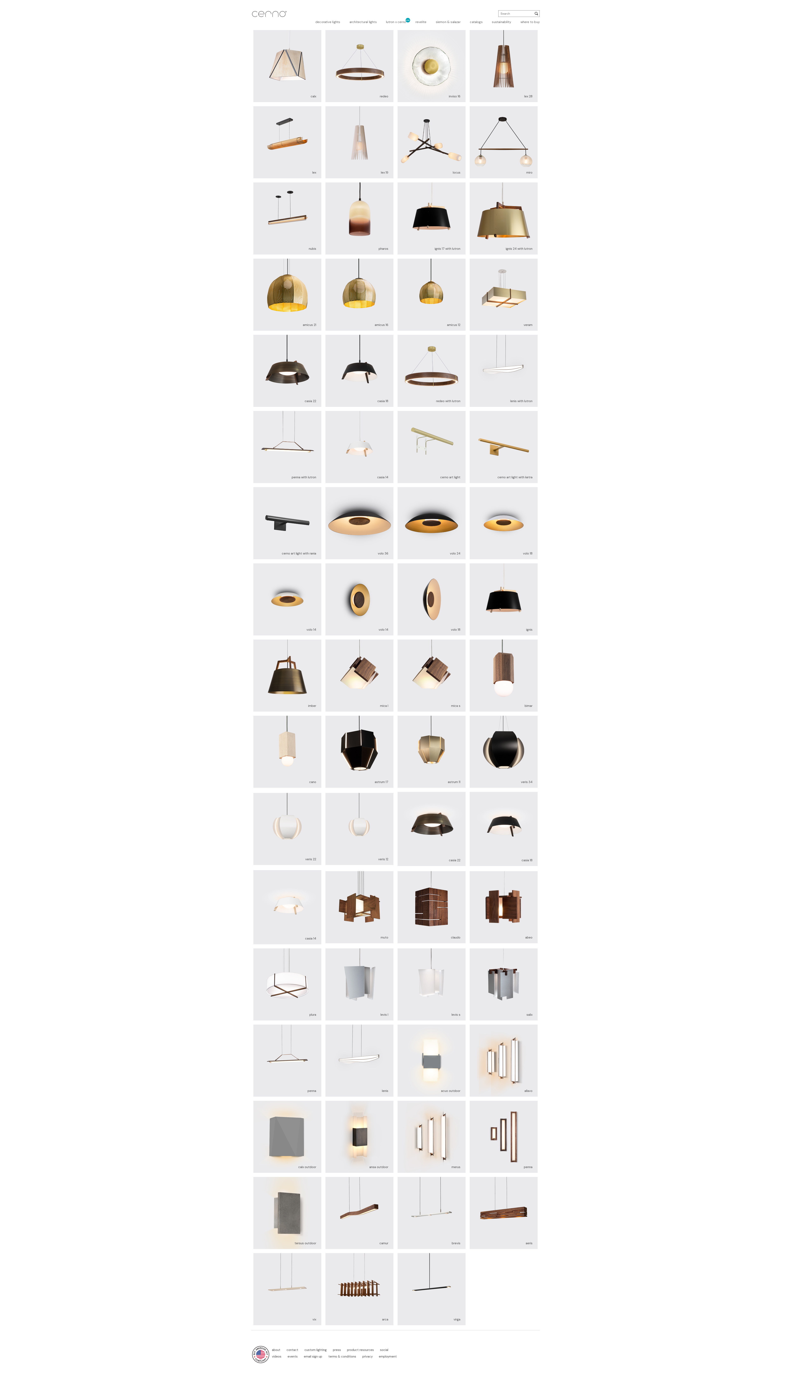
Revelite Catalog (474, 56)
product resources (360, 1350)
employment (388, 1356)
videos (276, 1356)
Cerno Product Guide (475, 44)
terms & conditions (342, 1356)
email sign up (313, 1356)
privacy (367, 1356)
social (384, 1350)
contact (292, 1350)
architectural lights (363, 22)
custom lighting (315, 1350)
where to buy (530, 22)
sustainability (501, 22)
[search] (519, 13)
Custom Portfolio (474, 50)
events (293, 1356)
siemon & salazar (448, 22)
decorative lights (327, 22)
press (337, 1350)
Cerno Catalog (475, 32)
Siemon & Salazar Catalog (473, 63)
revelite (421, 22)
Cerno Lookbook (475, 37)
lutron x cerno (396, 22)
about (276, 1350)
